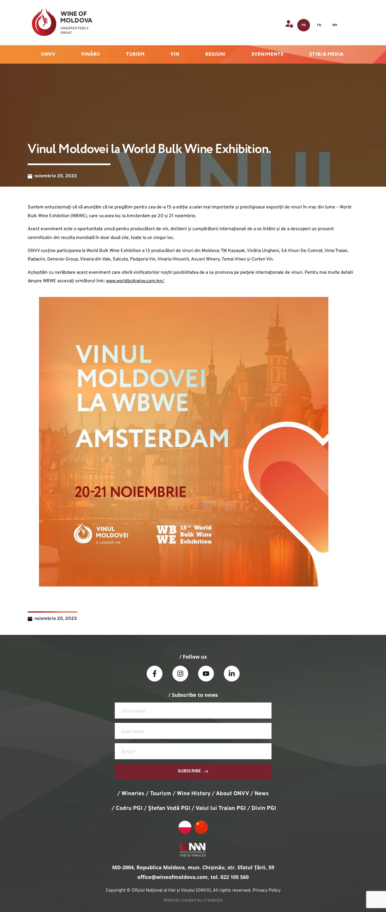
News (262, 793)
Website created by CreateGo (193, 900)
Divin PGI (263, 808)
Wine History (194, 793)
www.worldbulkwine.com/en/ (135, 281)
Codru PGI (129, 808)
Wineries (133, 793)
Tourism (160, 793)
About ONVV (232, 793)
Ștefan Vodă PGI (169, 808)
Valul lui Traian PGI (221, 808)
